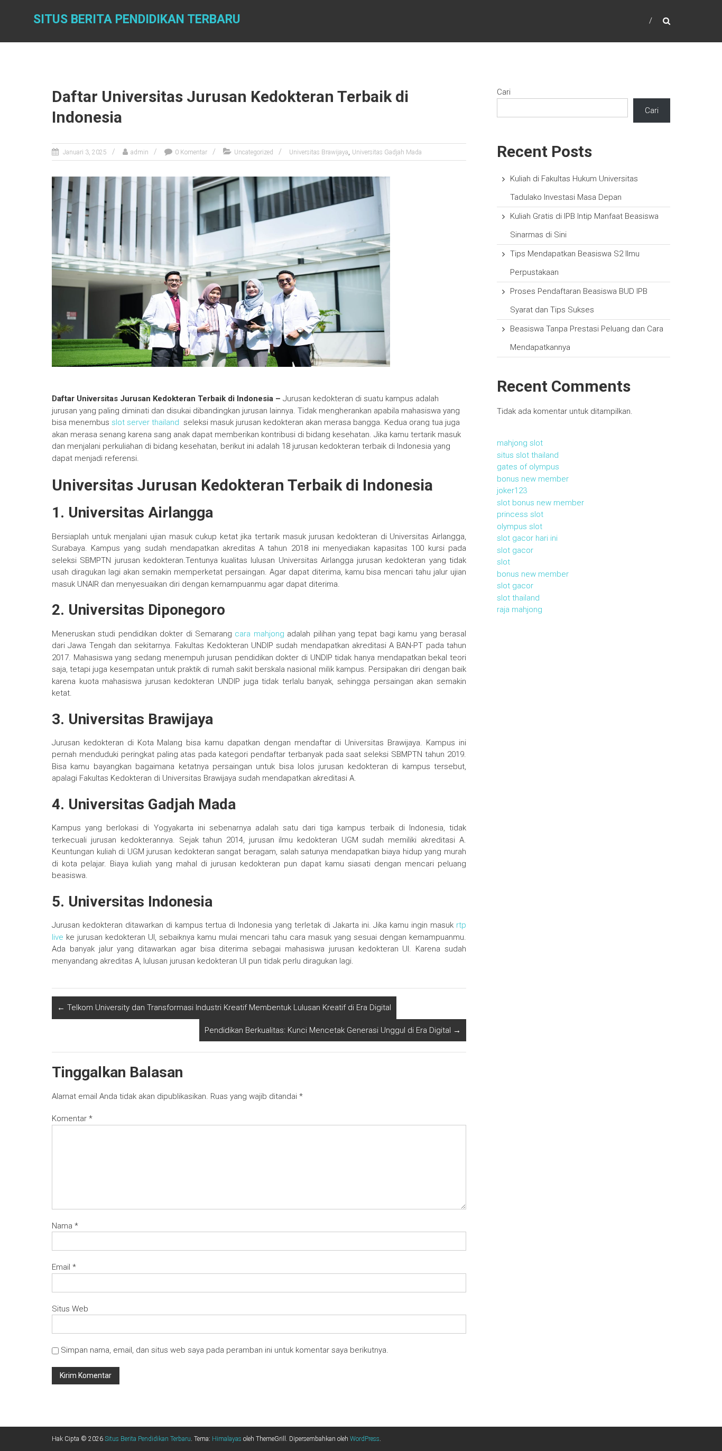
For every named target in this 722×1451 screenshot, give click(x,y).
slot (503, 562)
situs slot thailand (528, 455)
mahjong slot (520, 443)
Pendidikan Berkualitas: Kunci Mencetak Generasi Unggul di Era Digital (333, 1030)
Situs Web (70, 1309)
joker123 (512, 490)
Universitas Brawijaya (318, 152)
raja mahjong (519, 609)
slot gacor (515, 550)
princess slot (520, 514)
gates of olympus (528, 467)
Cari (504, 92)
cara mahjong (259, 634)
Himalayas (227, 1439)
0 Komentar (191, 152)
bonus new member (533, 479)
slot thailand (518, 598)
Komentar (72, 1118)
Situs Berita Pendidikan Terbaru (136, 19)
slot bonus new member (540, 502)
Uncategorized (253, 152)
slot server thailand (145, 422)
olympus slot (519, 526)
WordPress (364, 1439)
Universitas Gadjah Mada (387, 152)
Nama (65, 1226)
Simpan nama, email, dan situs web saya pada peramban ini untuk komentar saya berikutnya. (224, 1350)
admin (140, 152)
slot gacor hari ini (527, 538)
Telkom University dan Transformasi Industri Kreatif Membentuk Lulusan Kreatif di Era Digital (224, 1007)
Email (64, 1267)
